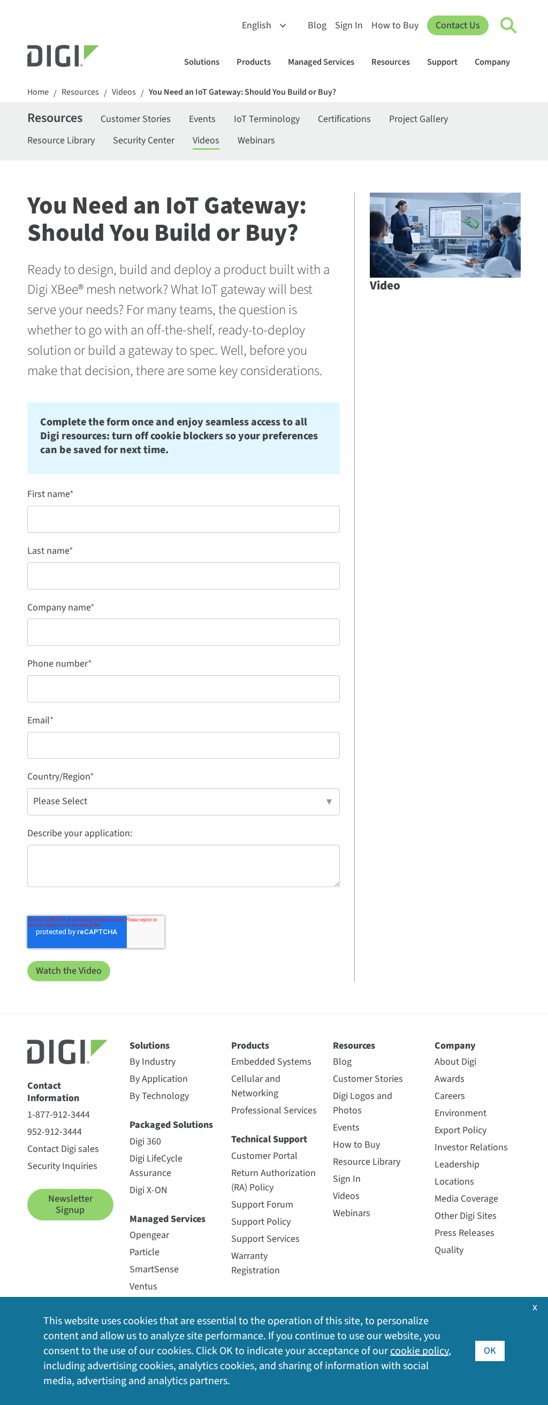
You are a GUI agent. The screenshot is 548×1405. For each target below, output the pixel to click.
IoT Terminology (267, 119)
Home (38, 92)
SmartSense (154, 1269)
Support (442, 62)
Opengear (149, 1235)
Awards (450, 1079)
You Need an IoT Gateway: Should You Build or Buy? (242, 92)
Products (254, 62)
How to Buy (394, 25)
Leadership (457, 1164)
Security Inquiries (62, 1166)
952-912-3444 (54, 1132)
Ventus (143, 1286)
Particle (144, 1252)
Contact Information (53, 1092)
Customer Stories (136, 119)
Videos (124, 92)
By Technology (159, 1096)
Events (202, 119)
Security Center (143, 140)
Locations (454, 1181)
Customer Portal (264, 1156)
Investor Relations (471, 1147)
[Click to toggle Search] (509, 26)
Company (492, 62)
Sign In (349, 25)
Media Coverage (466, 1198)
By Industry (153, 1061)
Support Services (265, 1239)
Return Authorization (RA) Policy (273, 1180)
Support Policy (261, 1221)
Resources (390, 62)
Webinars (256, 140)
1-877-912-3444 (58, 1114)
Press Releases (464, 1233)
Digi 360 (145, 1141)
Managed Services (321, 62)
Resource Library (61, 140)
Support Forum (262, 1204)
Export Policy (460, 1130)
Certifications (344, 119)
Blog (317, 25)
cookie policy (419, 1350)
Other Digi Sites (466, 1216)
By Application (159, 1079)
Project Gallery (418, 119)
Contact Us (458, 25)
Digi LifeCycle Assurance (156, 1166)
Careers (450, 1096)
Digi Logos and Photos (362, 1103)
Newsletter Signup (70, 1204)
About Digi (455, 1061)
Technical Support (269, 1139)
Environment (460, 1113)
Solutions (201, 62)
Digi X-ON (149, 1190)
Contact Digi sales (63, 1149)
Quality (449, 1250)
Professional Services (274, 1110)
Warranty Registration (255, 1263)
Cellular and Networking (255, 1086)
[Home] (88, 57)
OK (490, 1350)
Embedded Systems (271, 1061)
